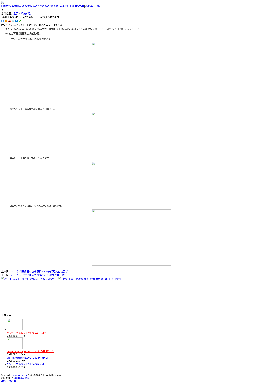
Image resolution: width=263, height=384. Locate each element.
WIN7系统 (43, 6)
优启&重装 (78, 6)
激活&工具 (65, 6)
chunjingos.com (19, 375)
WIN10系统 (31, 6)
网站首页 (6, 6)
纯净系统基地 (8, 381)
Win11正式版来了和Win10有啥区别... (26, 364)
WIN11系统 (18, 6)
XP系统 (54, 6)
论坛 (98, 6)
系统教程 (90, 6)
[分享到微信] (20, 21)
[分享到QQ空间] (6, 21)
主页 (15, 13)
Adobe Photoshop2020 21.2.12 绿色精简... (28, 358)
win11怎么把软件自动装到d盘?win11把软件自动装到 (39, 275)
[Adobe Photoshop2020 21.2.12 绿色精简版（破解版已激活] (89, 279)
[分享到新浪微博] (9, 21)
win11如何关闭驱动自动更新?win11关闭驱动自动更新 (39, 271)
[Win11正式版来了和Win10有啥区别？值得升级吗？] (29, 279)
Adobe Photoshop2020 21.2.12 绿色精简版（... (30, 351)
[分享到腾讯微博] (13, 21)
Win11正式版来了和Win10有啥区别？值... (29, 333)
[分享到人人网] (16, 21)
